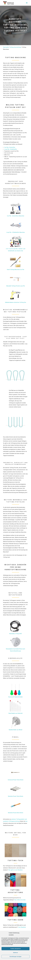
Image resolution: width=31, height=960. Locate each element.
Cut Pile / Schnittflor (9, 147)
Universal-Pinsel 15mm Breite (15, 779)
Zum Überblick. (22, 927)
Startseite (6, 47)
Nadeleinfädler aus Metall (15, 729)
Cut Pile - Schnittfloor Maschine (15, 216)
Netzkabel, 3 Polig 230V (15, 633)
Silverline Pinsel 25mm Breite (15, 812)
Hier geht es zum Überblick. (15, 870)
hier (26, 821)
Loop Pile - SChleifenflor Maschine (15, 232)
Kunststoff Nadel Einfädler (15, 697)
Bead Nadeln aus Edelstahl (15, 713)
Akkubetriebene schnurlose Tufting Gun (15, 302)
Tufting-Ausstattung (15, 47)
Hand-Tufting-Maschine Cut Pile (15, 269)
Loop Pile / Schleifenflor (10, 149)
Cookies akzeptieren (15, 948)
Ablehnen (15, 952)
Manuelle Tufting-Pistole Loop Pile (15, 286)
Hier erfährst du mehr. (20, 900)
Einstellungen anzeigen (15, 956)
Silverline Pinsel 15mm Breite (15, 796)
